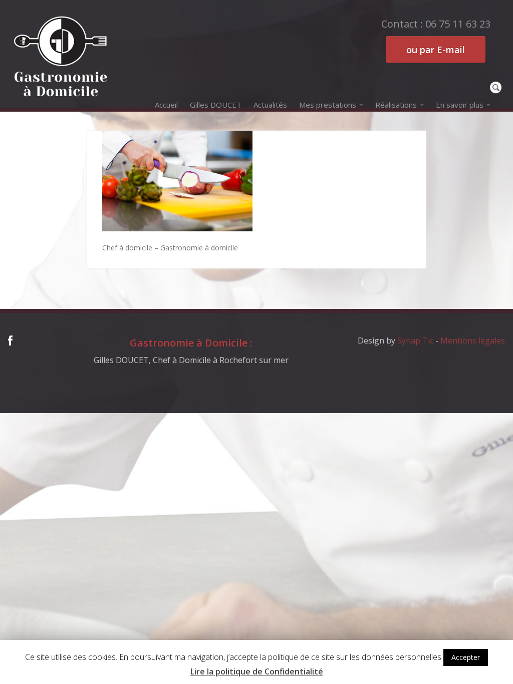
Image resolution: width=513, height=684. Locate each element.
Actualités (270, 105)
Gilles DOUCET (215, 105)
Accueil (166, 105)
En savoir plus (459, 105)
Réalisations (396, 105)
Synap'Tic (415, 340)
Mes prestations (327, 105)
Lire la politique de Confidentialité (256, 671)
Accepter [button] (465, 657)
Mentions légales (472, 340)
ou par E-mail (435, 50)
